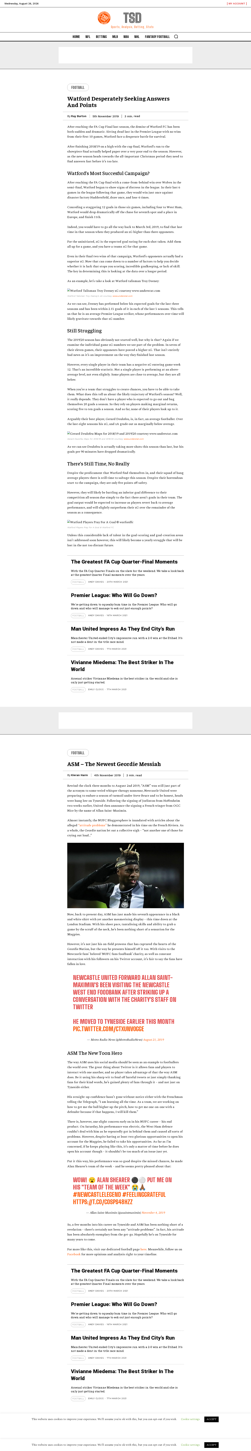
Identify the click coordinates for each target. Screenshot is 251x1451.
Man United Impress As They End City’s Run (123, 629)
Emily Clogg (96, 689)
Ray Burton (78, 116)
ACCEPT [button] (211, 1445)
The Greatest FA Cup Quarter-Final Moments (124, 562)
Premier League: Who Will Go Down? (114, 595)
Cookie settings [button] (190, 1445)
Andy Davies (96, 582)
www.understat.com (122, 296)
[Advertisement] (125, 55)
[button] (176, 36)
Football (78, 87)
